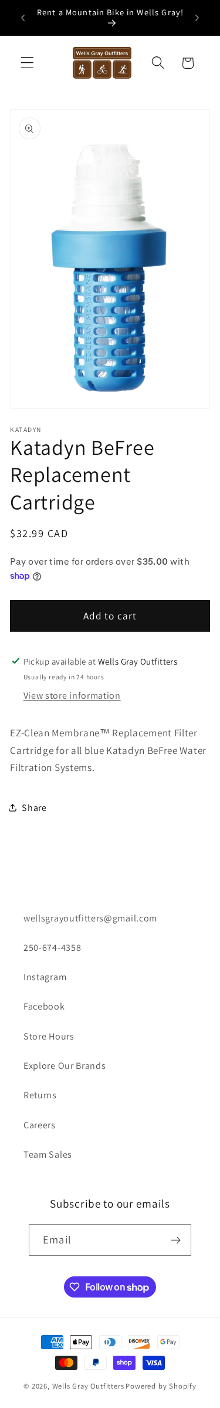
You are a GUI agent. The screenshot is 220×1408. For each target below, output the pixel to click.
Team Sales (47, 1154)
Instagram (44, 977)
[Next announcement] (197, 18)
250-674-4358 (52, 947)
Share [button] (34, 808)
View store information (72, 695)
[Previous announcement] (23, 18)
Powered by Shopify (161, 1386)
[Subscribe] (176, 1240)
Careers (39, 1125)
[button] (27, 63)
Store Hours (49, 1036)
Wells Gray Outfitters (88, 1386)
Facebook (44, 1006)
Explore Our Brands (64, 1066)
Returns (40, 1095)
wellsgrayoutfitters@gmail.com (90, 918)
